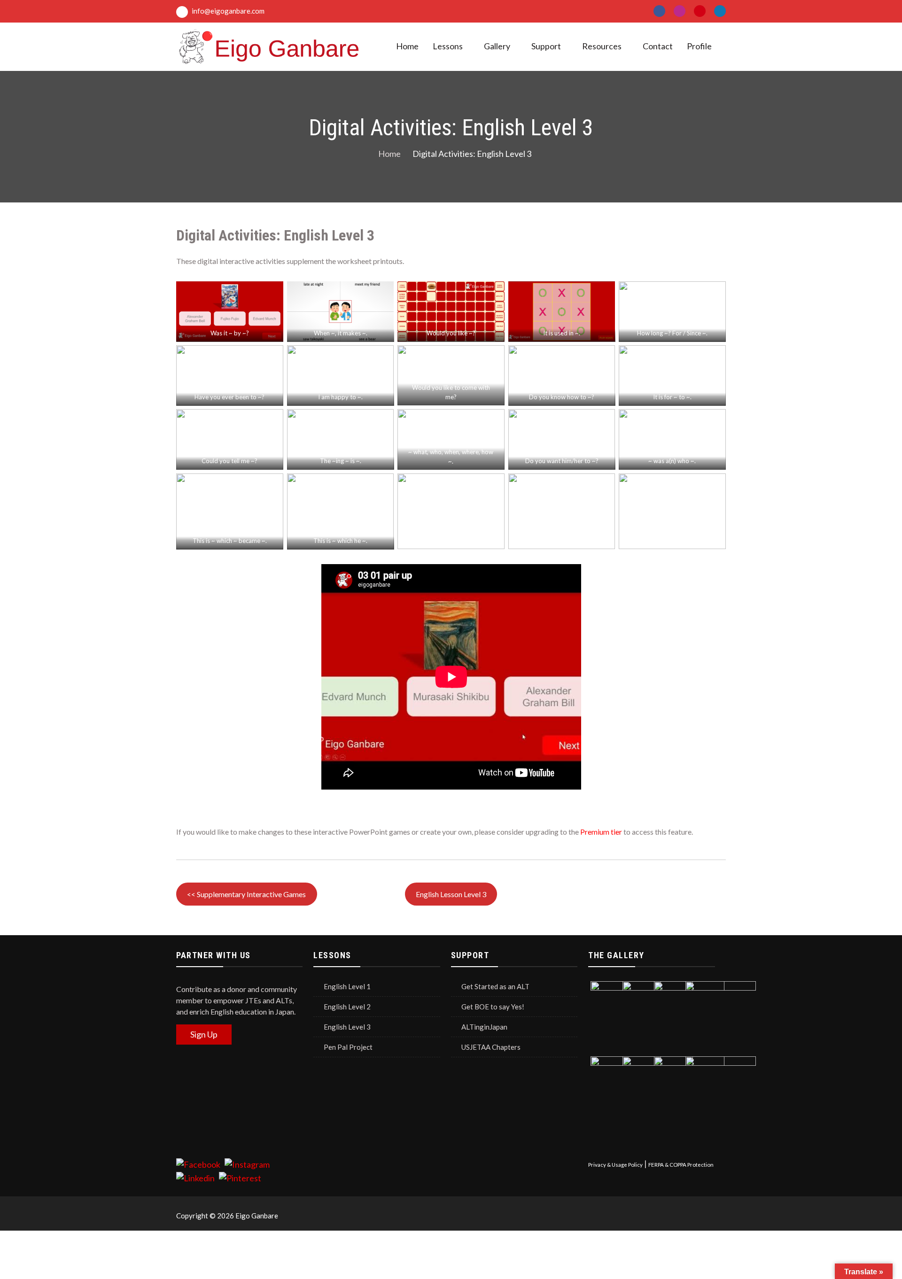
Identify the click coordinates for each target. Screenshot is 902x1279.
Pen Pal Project (348, 1047)
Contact (658, 46)
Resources (602, 46)
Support (546, 46)
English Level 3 (347, 1027)
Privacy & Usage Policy (615, 1165)
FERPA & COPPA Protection (681, 1165)
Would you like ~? (451, 333)
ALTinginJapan (484, 1027)
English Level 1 (347, 986)
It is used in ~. (561, 333)
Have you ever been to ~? (229, 397)
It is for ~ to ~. (672, 397)
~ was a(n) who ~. (672, 461)
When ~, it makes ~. (340, 333)
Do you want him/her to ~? (562, 461)
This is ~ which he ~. (340, 540)
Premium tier (601, 831)
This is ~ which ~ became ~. (230, 540)
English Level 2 (347, 1006)
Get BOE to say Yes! (492, 1006)
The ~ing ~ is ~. (340, 461)
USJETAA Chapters (491, 1047)
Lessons (448, 46)
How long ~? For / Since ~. (672, 333)
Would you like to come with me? (451, 392)
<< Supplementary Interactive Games (246, 894)
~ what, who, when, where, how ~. (451, 456)
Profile (699, 46)
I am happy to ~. (340, 397)
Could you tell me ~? (229, 461)
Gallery (497, 46)
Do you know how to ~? (561, 397)
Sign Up (204, 1034)
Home (407, 46)
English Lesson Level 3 (451, 894)
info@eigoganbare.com (227, 11)
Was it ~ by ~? (229, 333)
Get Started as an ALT (495, 986)
